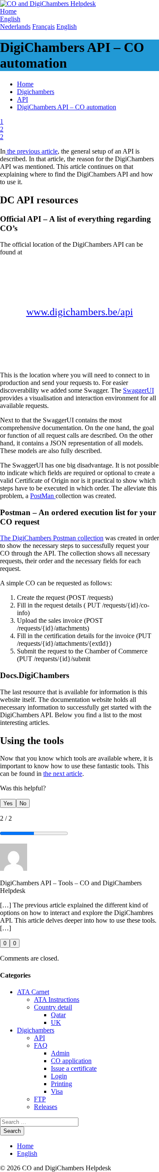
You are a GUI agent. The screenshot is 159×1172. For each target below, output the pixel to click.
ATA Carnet (33, 991)
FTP (40, 1099)
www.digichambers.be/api (79, 311)
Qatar (58, 1014)
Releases (45, 1106)
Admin (60, 1053)
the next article (62, 773)
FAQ (40, 1045)
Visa (57, 1091)
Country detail (53, 1007)
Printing (61, 1083)
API (22, 99)
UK (56, 1022)
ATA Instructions (56, 999)
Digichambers (35, 91)
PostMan (43, 495)
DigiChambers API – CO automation (66, 107)
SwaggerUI (138, 390)
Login (59, 1076)
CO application (71, 1060)
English (27, 1153)
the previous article (32, 151)
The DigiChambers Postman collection (51, 538)
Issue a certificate (74, 1068)
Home (25, 84)
